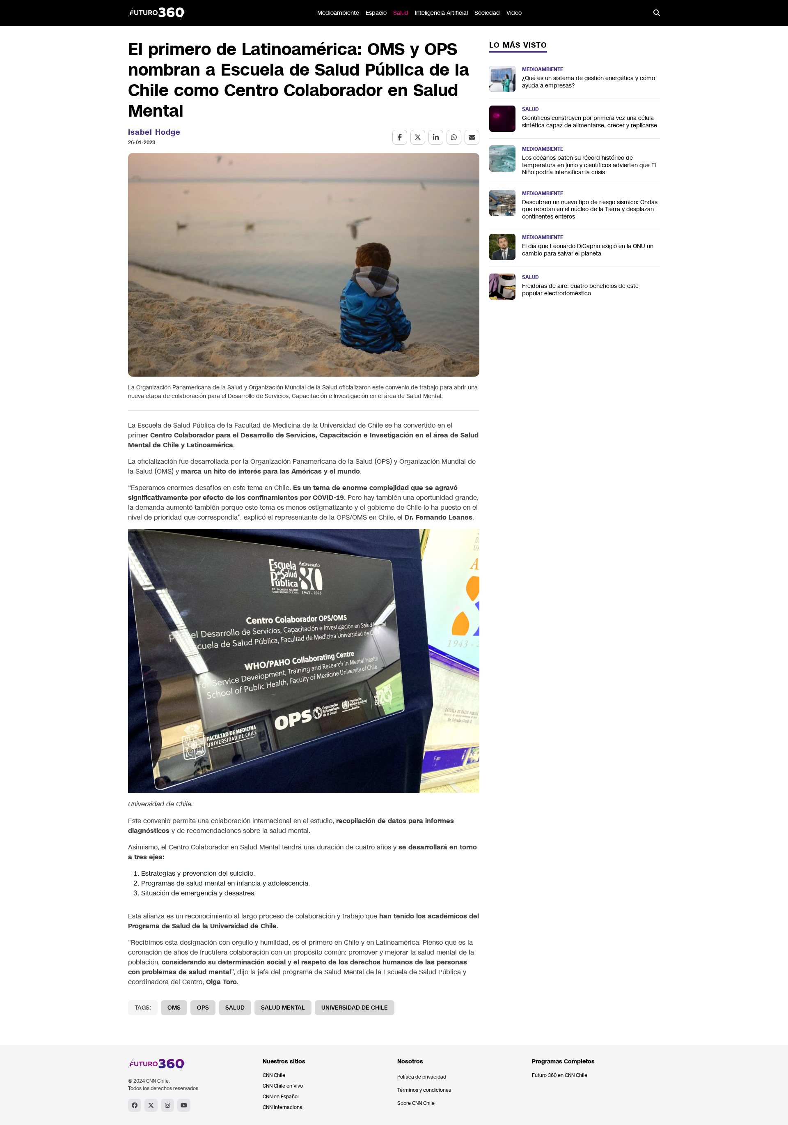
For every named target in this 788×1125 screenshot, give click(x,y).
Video (514, 13)
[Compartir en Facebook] (399, 137)
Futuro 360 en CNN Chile (559, 1075)
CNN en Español (281, 1096)
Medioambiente (338, 13)
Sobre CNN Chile (416, 1103)
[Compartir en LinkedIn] (435, 137)
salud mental (283, 1008)
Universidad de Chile (354, 1008)
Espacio (376, 13)
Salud (400, 13)
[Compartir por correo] (472, 137)
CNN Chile (274, 1075)
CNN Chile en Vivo (283, 1086)
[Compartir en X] (417, 137)
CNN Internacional (283, 1107)
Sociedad (487, 13)
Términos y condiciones (424, 1090)
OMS (174, 1008)
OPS (203, 1008)
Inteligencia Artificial (441, 13)
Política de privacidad (421, 1077)
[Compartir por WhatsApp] (454, 137)
